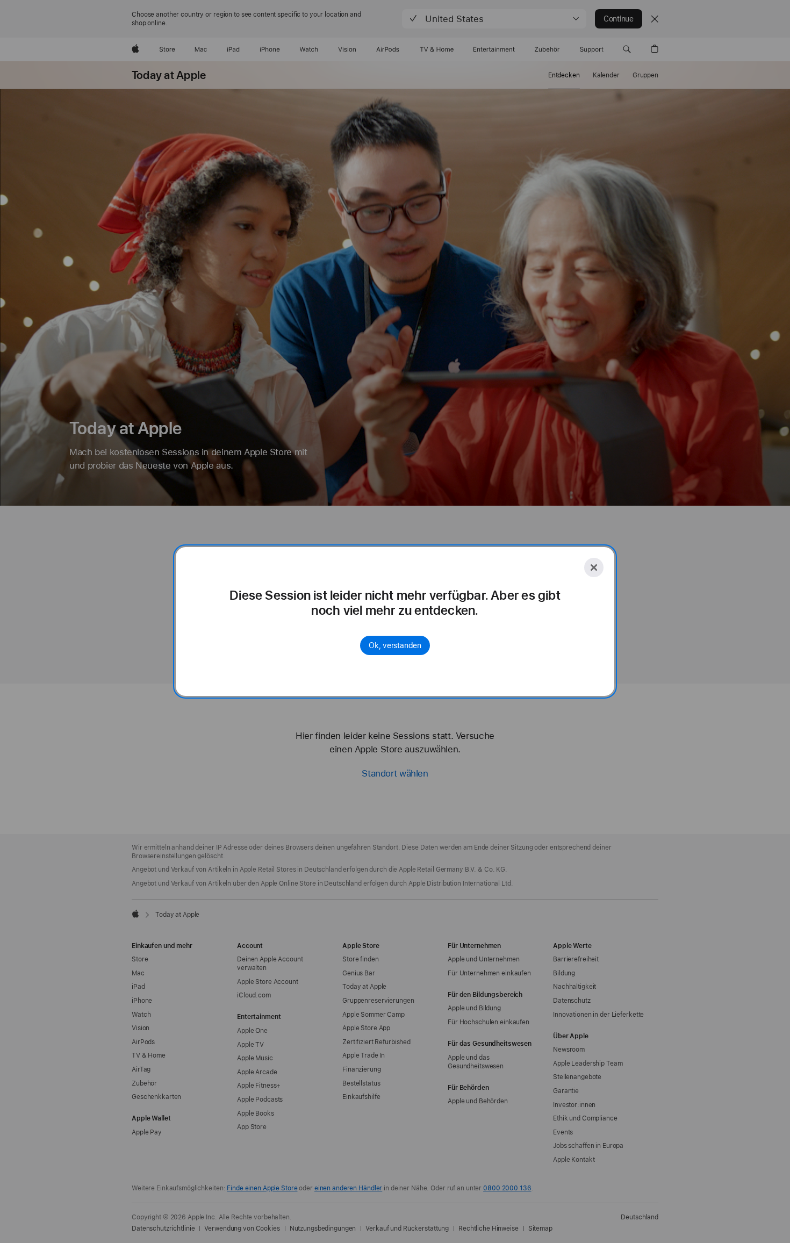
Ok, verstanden (395, 645)
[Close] (594, 567)
